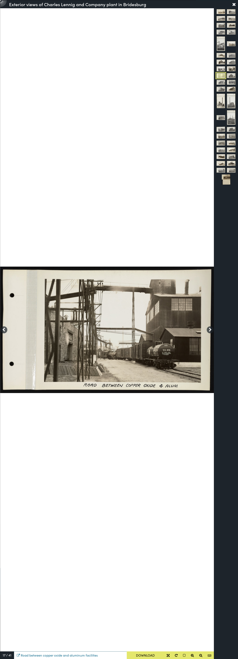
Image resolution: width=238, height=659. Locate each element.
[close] (234, 4)
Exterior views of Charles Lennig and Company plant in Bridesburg (77, 4)
